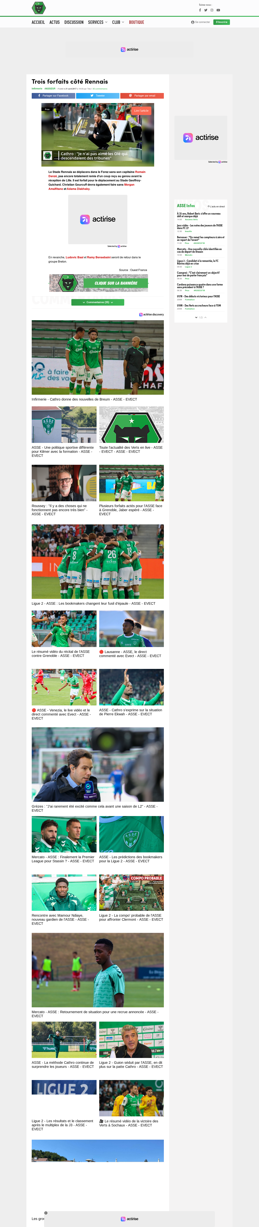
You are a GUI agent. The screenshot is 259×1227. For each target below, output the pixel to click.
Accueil (38, 22)
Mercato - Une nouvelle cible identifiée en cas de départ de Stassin (199, 250)
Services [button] (98, 22)
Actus (55, 22)
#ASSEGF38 (199, 243)
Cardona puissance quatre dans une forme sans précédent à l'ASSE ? (200, 285)
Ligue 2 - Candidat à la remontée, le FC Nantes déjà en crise (197, 262)
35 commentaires (100, 89)
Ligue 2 (188, 267)
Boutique (136, 22)
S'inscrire (221, 22)
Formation (190, 300)
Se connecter (200, 22)
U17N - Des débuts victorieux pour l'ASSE (198, 296)
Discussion (74, 22)
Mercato (188, 255)
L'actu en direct (216, 206)
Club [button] (118, 22)
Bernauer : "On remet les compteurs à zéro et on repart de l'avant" (200, 238)
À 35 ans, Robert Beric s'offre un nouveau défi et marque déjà (199, 214)
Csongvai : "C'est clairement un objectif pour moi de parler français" (198, 273)
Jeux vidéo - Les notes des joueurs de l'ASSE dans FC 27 (200, 226)
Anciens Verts (191, 220)
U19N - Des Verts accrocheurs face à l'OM (199, 305)
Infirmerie (37, 89)
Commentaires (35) (98, 302)
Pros (187, 243)
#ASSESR (50, 89)
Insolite (188, 232)
